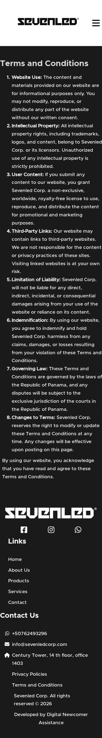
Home (15, 559)
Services (17, 591)
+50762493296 (29, 633)
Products (18, 580)
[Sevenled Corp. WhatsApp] (78, 531)
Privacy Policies (29, 674)
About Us (19, 570)
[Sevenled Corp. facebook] (24, 531)
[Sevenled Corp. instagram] (51, 531)
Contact (17, 602)
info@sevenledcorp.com (39, 644)
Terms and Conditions (37, 685)
